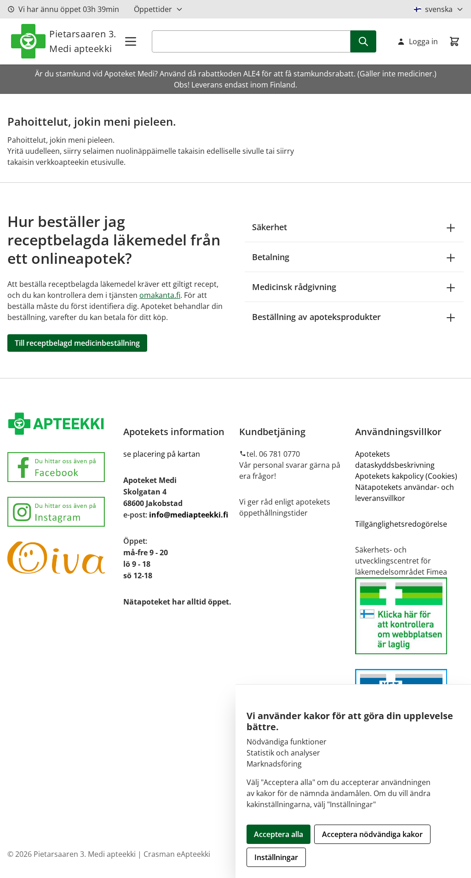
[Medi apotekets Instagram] (61, 512)
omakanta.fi (159, 295)
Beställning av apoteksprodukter (316, 316)
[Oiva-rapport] (61, 557)
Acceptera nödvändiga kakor (372, 834)
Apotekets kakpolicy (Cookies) (406, 476)
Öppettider (153, 9)
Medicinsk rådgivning (294, 286)
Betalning (270, 256)
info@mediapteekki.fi (188, 515)
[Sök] (363, 41)
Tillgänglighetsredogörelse (401, 524)
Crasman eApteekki (177, 854)
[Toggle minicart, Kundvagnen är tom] (454, 41)
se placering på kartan (161, 454)
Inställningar (276, 857)
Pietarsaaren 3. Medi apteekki (82, 41)
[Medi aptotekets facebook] (61, 467)
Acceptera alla (278, 834)
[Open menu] (130, 41)
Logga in (423, 41)
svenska (439, 9)
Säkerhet (269, 227)
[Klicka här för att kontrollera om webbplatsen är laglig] (409, 615)
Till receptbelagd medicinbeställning (77, 343)
